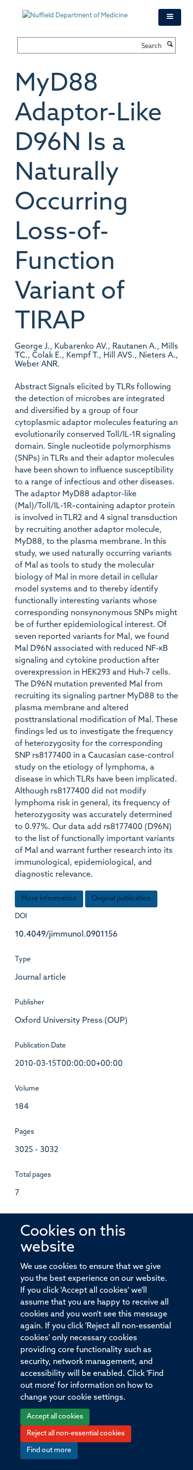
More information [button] (49, 898)
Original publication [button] (121, 898)
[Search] (169, 45)
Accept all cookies (55, 1416)
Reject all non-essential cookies (76, 1433)
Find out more (49, 1450)
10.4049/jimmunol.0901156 (66, 935)
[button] (169, 17)
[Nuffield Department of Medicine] (83, 11)
